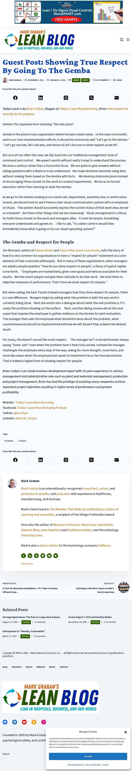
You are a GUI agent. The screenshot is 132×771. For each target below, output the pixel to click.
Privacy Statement (93, 764)
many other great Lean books (80, 250)
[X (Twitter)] (91, 98)
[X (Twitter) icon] (42, 555)
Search (6, 754)
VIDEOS (29, 667)
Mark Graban (30, 488)
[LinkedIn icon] (30, 555)
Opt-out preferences (76, 764)
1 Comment (40, 622)
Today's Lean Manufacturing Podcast (42, 408)
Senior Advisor (49, 545)
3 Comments (110, 622)
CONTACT (64, 667)
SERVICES (40, 667)
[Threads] (66, 98)
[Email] (116, 98)
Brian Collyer (34, 109)
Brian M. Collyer (26, 418)
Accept (88, 756)
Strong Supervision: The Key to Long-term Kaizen (31, 617)
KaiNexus (104, 545)
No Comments (103, 80)
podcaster (63, 494)
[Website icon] (36, 555)
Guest (85, 80)
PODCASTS (17, 667)
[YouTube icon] (55, 555)
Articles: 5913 (27, 564)
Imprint (105, 764)
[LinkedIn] (40, 98)
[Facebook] (15, 98)
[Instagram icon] (49, 555)
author (103, 488)
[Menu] (128, 39)
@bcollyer (21, 413)
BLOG (5, 667)
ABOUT (52, 667)
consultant (90, 488)
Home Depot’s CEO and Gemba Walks (90, 617)
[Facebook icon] (23, 555)
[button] (125, 732)
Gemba (76, 80)
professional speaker (35, 494)
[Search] (121, 39)
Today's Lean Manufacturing (79, 109)
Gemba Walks (44, 250)
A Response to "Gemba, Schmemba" (24, 631)
